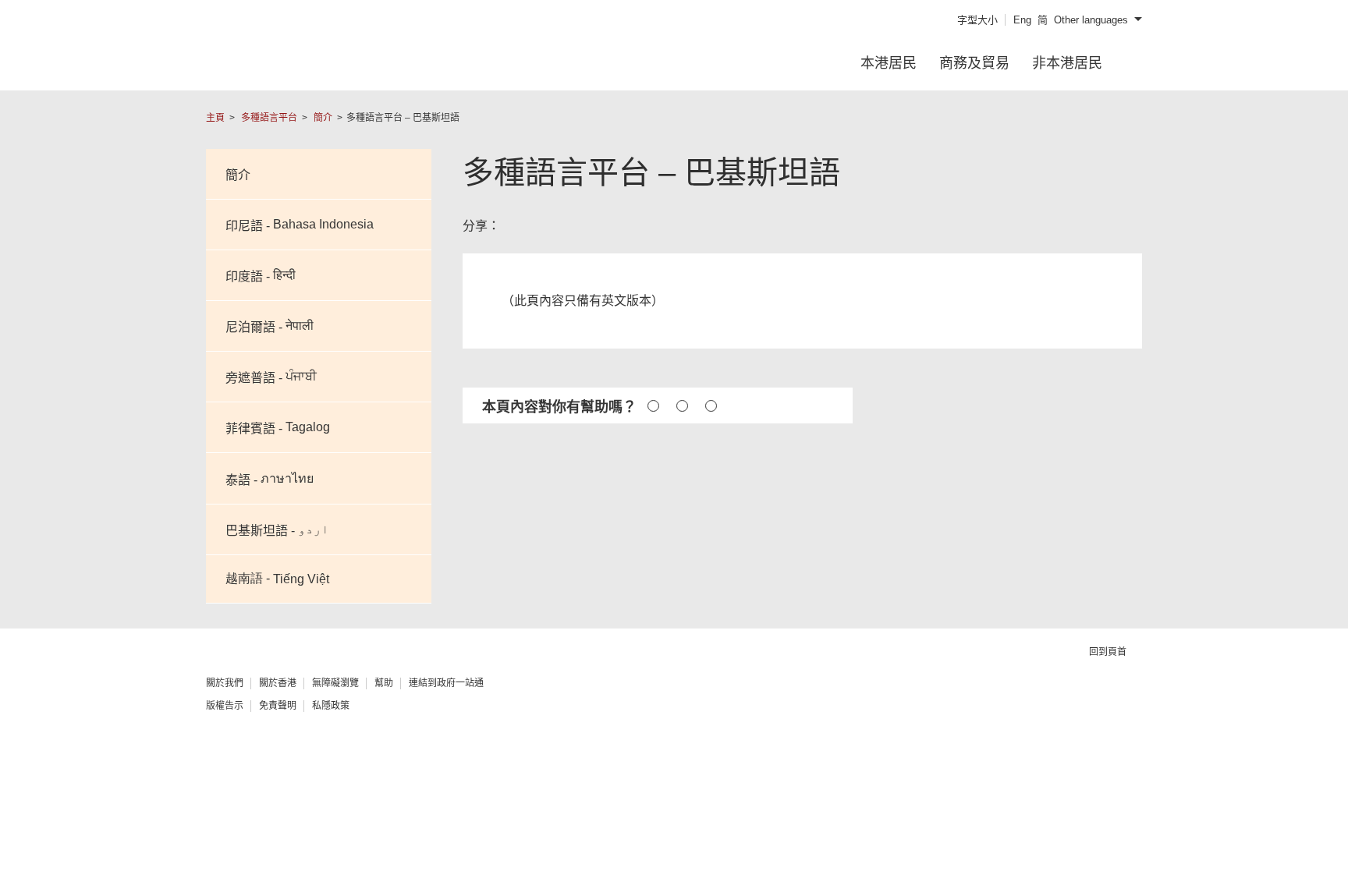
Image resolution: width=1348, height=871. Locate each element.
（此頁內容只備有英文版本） (583, 300)
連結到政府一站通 (446, 683)
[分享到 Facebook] (514, 225)
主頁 (215, 117)
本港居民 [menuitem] (888, 63)
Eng (1022, 20)
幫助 (383, 683)
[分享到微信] (640, 225)
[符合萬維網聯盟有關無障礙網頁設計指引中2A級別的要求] (858, 701)
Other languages (1091, 20)
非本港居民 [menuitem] (1067, 63)
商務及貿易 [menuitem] (974, 63)
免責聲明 (277, 705)
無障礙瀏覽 (335, 683)
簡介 (323, 117)
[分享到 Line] (614, 225)
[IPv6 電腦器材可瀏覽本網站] (974, 700)
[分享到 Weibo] (564, 225)
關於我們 (224, 683)
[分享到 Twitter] (541, 225)
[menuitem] (1133, 63)
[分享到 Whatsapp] (589, 225)
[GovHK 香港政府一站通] (327, 62)
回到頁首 (1109, 651)
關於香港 (277, 683)
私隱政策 (330, 705)
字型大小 (977, 20)
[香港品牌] (1090, 700)
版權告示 (224, 705)
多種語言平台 (269, 117)
